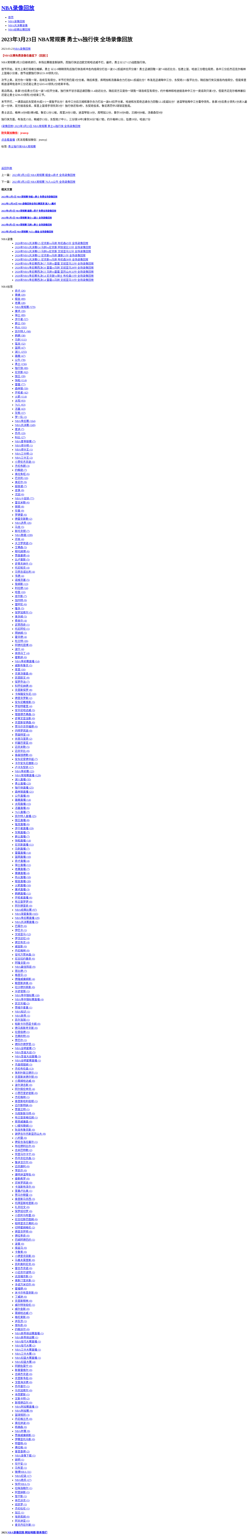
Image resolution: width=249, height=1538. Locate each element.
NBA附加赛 (24, 1410)
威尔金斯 (22, 1309)
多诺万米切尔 (25, 1284)
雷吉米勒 (22, 502)
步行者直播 (24, 828)
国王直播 (22, 820)
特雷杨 (21, 1443)
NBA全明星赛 (25, 1048)
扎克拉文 (22, 1207)
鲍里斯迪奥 (23, 983)
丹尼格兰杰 (23, 1419)
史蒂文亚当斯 (25, 718)
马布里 (21, 1467)
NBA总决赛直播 (26, 922)
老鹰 (20, 303)
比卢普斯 (22, 559)
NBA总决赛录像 (18, 25)
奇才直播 (22, 861)
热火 (21, 327)
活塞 (20, 408)
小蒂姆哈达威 (25, 1080)
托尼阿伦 (22, 628)
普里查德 (22, 1451)
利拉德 (21, 588)
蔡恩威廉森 (23, 1121)
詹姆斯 (21, 584)
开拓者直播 (23, 897)
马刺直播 (22, 848)
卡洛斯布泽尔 (25, 1186)
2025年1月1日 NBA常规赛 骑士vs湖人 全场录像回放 (26, 218)
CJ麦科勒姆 (23, 1125)
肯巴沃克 (22, 1500)
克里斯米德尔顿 (26, 1076)
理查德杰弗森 (25, 714)
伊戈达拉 (22, 938)
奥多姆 (21, 616)
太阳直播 (23, 804)
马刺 (21, 339)
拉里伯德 (22, 1032)
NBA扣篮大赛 (25, 1361)
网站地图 (30, 1532)
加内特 (21, 600)
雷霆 (20, 384)
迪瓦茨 (21, 1321)
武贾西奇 (22, 624)
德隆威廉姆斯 (25, 979)
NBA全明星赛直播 (28, 1060)
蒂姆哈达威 (23, 1313)
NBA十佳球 (24, 498)
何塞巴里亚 (23, 742)
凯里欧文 (22, 677)
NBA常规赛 (29, 146)
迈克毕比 (22, 751)
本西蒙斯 (22, 1394)
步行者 (21, 319)
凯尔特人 (23, 331)
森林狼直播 (24, 791)
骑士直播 (23, 865)
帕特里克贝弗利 (26, 1223)
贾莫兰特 (22, 1109)
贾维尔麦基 (23, 1007)
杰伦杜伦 (22, 1508)
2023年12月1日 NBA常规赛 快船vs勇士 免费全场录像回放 (29, 196)
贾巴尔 (21, 1040)
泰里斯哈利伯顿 (26, 1101)
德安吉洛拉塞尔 (26, 1142)
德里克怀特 (23, 1231)
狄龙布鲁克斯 (25, 1129)
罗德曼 (21, 514)
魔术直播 (22, 889)
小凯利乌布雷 (25, 1215)
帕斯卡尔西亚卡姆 (27, 1023)
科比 (20, 437)
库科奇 (21, 1325)
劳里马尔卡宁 (25, 1154)
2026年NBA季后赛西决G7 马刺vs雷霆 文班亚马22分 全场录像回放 (54, 263)
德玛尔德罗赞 (25, 1044)
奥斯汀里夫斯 (25, 1280)
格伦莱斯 (22, 1317)
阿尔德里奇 (23, 905)
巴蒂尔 (21, 926)
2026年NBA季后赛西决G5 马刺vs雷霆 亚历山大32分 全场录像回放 (54, 271)
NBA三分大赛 (25, 1353)
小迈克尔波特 (25, 1272)
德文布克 (22, 942)
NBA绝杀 (23, 1480)
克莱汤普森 (23, 673)
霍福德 (21, 1288)
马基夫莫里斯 (25, 1260)
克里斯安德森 (25, 722)
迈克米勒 (22, 746)
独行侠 (18, 146)
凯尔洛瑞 (22, 1019)
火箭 (21, 396)
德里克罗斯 (23, 698)
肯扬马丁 (22, 653)
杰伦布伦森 (24, 1068)
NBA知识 (22, 1011)
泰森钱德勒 (23, 755)
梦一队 (21, 417)
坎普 (19, 510)
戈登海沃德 (23, 1382)
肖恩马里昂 (23, 738)
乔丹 (20, 433)
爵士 (20, 323)
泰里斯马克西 (25, 1199)
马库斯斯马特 (25, 1113)
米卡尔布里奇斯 (26, 1292)
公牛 (20, 360)
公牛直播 (22, 795)
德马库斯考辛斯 (26, 1028)
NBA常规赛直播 (28, 775)
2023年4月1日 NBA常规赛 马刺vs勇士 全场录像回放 (26, 224)
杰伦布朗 (22, 465)
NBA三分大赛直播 (28, 1349)
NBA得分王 (24, 449)
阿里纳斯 (22, 1492)
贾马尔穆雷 (23, 1195)
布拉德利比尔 (25, 1146)
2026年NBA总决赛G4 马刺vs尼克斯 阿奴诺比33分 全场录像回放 (53, 247)
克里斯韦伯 (23, 1378)
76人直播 (22, 812)
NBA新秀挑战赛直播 (29, 1333)
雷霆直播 (23, 852)
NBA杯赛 (22, 1431)
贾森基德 (22, 555)
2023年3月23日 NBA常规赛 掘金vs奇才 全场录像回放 (43, 175)
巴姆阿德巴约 (25, 1239)
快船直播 (23, 840)
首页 (11, 17)
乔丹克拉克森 (25, 1158)
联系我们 (41, 1532)
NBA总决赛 (25, 425)
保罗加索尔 (23, 612)
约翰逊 (21, 470)
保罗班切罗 (23, 1211)
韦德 (19, 575)
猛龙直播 (22, 824)
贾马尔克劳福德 (26, 726)
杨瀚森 (21, 1427)
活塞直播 (22, 808)
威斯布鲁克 (23, 665)
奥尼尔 (21, 482)
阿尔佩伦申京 (25, 1089)
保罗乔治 (22, 681)
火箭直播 (23, 885)
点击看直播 (8, 139)
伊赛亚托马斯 (25, 1439)
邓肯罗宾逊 (23, 1182)
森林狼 (21, 388)
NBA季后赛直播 (27, 918)
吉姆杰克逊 (23, 1374)
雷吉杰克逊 (23, 1268)
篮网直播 (23, 856)
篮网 (20, 347)
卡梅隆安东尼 (25, 694)
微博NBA (23, 1471)
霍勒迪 (21, 657)
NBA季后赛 (25, 421)
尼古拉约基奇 (25, 958)
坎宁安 (21, 1463)
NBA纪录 (23, 1476)
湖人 (21, 351)
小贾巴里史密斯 (26, 1093)
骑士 (20, 315)
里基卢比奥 (23, 1190)
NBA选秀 (23, 522)
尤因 (19, 494)
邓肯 (19, 539)
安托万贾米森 (25, 954)
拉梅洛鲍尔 (23, 1488)
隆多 (19, 608)
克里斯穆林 (23, 1300)
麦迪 (19, 429)
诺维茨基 (22, 580)
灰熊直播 (22, 832)
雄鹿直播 (23, 799)
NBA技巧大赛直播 (28, 1341)
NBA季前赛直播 (27, 661)
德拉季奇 (22, 1235)
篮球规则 (22, 1414)
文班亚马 (23, 934)
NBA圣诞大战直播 (28, 1056)
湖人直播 (23, 779)
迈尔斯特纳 (23, 1105)
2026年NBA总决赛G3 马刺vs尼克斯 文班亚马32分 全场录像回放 (53, 251)
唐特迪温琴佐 (25, 1174)
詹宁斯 (21, 1496)
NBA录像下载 (25, 1455)
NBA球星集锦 (26, 913)
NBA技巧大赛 (25, 1345)
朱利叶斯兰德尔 (26, 1072)
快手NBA (22, 1484)
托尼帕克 (22, 567)
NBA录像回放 (17, 8)
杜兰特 (21, 641)
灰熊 (20, 413)
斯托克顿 (22, 531)
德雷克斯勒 (23, 518)
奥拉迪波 (22, 1423)
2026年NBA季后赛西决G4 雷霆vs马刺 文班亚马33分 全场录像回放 (54, 279)
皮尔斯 (21, 596)
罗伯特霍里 (23, 706)
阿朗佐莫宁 (23, 1366)
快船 (21, 380)
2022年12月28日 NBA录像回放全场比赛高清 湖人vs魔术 (28, 203)
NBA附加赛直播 (26, 1406)
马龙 (19, 527)
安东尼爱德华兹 (26, 759)
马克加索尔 (23, 1390)
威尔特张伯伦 (25, 1304)
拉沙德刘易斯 (25, 987)
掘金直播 (23, 881)
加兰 (19, 1512)
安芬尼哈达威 (25, 710)
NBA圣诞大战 (25, 1052)
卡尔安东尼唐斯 (26, 763)
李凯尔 (21, 1170)
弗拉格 (21, 1447)
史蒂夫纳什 (23, 563)
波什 (19, 649)
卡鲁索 (21, 1252)
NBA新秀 (22, 1015)
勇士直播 (23, 783)
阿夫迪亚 (22, 1520)
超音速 (21, 486)
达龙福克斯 (23, 1276)
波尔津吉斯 (23, 1085)
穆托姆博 (22, 551)
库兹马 (21, 1247)
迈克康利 (22, 1166)
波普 (19, 1243)
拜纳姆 (21, 632)
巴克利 (21, 478)
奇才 (20, 290)
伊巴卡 (21, 930)
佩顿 (19, 506)
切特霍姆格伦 (25, 1227)
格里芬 (21, 975)
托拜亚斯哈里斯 (26, 1203)
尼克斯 (21, 372)
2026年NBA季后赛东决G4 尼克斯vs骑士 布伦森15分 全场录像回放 (54, 275)
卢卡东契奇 (24, 767)
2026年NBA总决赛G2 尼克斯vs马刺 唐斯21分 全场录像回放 (50, 255)
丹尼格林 (22, 950)
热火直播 (23, 877)
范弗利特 (22, 1036)
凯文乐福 (22, 1003)
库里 (20, 669)
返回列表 (6, 168)
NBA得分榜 (24, 445)
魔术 (20, 311)
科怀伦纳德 (23, 685)
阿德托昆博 (23, 645)
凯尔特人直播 (25, 816)
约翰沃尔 (22, 1329)
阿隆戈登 (22, 962)
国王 (20, 376)
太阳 (20, 400)
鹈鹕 (20, 335)
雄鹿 (20, 356)
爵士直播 (22, 836)
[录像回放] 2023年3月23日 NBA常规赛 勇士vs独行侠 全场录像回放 (40, 126)
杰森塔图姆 (23, 1064)
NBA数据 (24, 535)
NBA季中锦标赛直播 (29, 999)
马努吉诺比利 (25, 571)
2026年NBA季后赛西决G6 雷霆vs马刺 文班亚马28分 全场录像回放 (54, 267)
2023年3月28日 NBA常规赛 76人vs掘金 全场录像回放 (27, 231)
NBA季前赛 (24, 771)
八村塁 (21, 1137)
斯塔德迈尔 (23, 1402)
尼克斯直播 (24, 844)
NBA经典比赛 (26, 909)
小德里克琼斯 (25, 1256)
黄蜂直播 (22, 873)
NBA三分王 (24, 457)
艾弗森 (21, 547)
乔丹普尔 (22, 1386)
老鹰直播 (22, 869)
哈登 (20, 592)
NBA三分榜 (24, 453)
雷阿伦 (21, 604)
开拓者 (21, 392)
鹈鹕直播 (23, 893)
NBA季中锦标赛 (27, 995)
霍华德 (21, 637)
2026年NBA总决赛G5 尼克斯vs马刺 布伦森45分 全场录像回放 (51, 243)
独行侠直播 (24, 787)
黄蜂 (20, 294)
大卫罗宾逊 (23, 543)
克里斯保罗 (23, 689)
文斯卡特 (22, 1398)
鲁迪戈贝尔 (23, 1162)
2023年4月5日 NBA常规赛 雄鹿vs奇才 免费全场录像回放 (28, 211)
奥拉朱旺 (22, 474)
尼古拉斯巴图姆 (26, 1219)
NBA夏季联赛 (25, 441)
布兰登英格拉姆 (26, 1117)
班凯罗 (21, 1504)
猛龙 (20, 343)
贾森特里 (22, 734)
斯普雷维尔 (23, 1370)
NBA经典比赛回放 (19, 29)
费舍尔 (21, 620)
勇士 (11, 146)
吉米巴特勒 (23, 1150)
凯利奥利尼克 (25, 1264)
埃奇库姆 (22, 1516)
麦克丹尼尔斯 (25, 1524)
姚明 (19, 1459)
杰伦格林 (22, 1097)
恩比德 (21, 971)
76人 (20, 404)
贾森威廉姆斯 (25, 1435)
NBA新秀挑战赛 (26, 1337)
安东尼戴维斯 (25, 702)
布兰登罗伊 (23, 901)
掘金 (20, 298)
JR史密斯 (22, 991)
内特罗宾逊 (23, 730)
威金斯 (21, 946)
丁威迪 (21, 1296)
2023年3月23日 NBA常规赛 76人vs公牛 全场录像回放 (43, 181)
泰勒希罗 (22, 1178)
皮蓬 (19, 490)
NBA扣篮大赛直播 (28, 1357)
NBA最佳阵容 (25, 966)
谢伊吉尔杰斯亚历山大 (30, 1133)
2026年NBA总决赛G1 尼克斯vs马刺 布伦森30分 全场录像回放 (51, 259)
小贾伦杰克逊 (25, 461)
